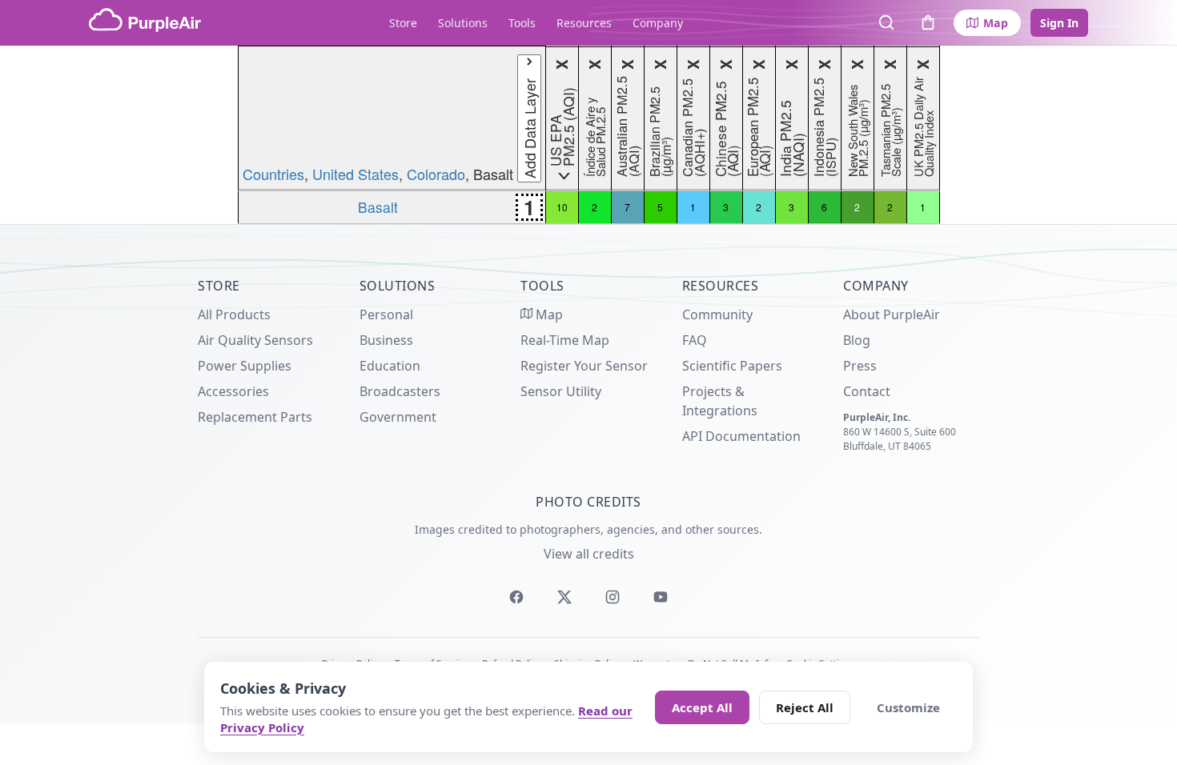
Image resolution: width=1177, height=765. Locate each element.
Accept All (702, 707)
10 (562, 207)
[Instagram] (612, 597)
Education (390, 365)
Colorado (436, 173)
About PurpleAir (891, 314)
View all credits (589, 554)
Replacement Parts (255, 417)
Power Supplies (244, 365)
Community (717, 314)
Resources (584, 22)
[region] (588, 135)
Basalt (378, 207)
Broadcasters (400, 391)
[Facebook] (516, 597)
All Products (234, 314)
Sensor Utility (560, 391)
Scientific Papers (732, 365)
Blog (856, 340)
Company (658, 22)
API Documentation (741, 436)
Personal (386, 314)
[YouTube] (660, 597)
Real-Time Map (564, 340)
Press (860, 365)
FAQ (694, 340)
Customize (908, 707)
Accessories (233, 391)
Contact (866, 391)
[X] (564, 597)
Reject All (805, 707)
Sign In (1059, 22)
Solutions (463, 22)
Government (398, 417)
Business (386, 340)
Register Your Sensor (584, 365)
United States (355, 173)
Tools (522, 22)
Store (403, 22)
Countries (273, 173)
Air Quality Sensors (255, 340)
